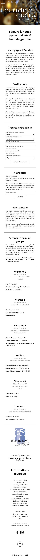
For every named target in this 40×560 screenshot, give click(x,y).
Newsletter (20, 496)
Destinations (20, 482)
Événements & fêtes (20, 501)
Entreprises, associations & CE (20, 489)
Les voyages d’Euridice (20, 485)
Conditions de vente (20, 503)
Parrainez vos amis (20, 492)
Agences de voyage (20, 487)
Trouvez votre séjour (20, 480)
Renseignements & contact (20, 499)
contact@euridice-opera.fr (20, 526)
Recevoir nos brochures (20, 494)
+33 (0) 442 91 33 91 (20, 523)
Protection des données (20, 506)
